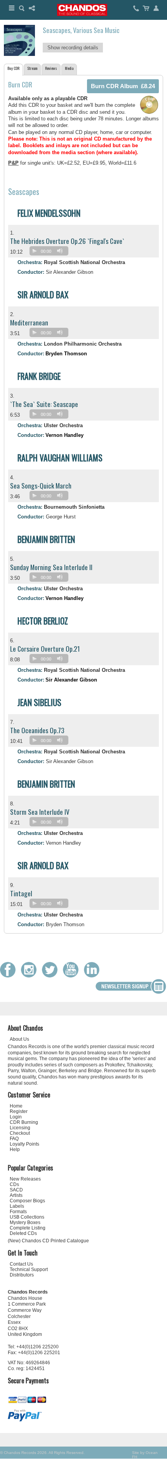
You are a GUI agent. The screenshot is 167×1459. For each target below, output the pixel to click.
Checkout (20, 1133)
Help (15, 1149)
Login (16, 1117)
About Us (19, 1039)
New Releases (25, 1179)
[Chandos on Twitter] (51, 976)
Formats (18, 1211)
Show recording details (72, 47)
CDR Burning (24, 1122)
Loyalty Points (24, 1144)
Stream (32, 68)
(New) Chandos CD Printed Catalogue (48, 1240)
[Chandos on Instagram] (30, 976)
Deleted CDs (23, 1233)
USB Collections (27, 1217)
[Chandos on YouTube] (72, 976)
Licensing (20, 1127)
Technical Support (29, 1269)
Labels (17, 1206)
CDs (14, 1184)
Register (19, 1111)
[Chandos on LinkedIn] (93, 976)
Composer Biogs (27, 1200)
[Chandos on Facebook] (9, 976)
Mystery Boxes (25, 1222)
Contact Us (21, 1264)
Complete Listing (27, 1228)
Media (69, 68)
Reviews (51, 68)
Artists (16, 1195)
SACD (16, 1190)
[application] (51, 253)
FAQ (14, 1138)
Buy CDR (13, 68)
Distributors (22, 1275)
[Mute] (60, 251)
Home (16, 1106)
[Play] (34, 251)
